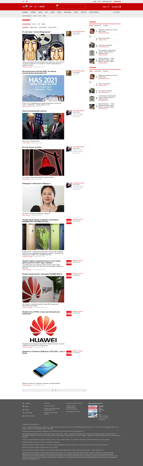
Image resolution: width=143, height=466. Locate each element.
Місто (40, 12)
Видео (43, 24)
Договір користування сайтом (74, 403)
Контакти (47, 403)
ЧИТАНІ (91, 25)
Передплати (102, 419)
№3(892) (101, 406)
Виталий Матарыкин (79, 31)
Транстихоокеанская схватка (34, 111)
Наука (59, 12)
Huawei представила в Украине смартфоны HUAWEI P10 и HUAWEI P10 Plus (40, 220)
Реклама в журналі (104, 417)
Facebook (27, 403)
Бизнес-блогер (52, 27)
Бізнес (52, 12)
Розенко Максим (102, 55)
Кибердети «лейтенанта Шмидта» (36, 183)
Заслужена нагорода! (105, 45)
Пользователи (43, 27)
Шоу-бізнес (67, 12)
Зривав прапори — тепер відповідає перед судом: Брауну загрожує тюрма (106, 59)
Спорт (76, 12)
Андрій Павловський (103, 32)
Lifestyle (83, 12)
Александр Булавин (78, 110)
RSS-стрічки (28, 413)
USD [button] (36, 6)
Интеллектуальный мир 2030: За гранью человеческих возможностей (39, 72)
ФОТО (99, 1)
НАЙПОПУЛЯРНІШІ (107, 1)
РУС (23, 1)
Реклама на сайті (49, 406)
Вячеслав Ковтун (103, 63)
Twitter (26, 406)
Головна (25, 12)
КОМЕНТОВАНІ (97, 25)
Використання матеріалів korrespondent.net (51, 409)
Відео (44, 16)
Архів (100, 414)
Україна (33, 12)
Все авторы (25, 27)
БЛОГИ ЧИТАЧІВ (94, 12)
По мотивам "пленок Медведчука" (36, 32)
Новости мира (26, 142)
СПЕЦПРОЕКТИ (117, 1)
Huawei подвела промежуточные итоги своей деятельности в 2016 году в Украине (41, 262)
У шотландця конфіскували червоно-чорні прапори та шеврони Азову (107, 51)
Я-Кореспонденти (26, 16)
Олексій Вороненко (103, 46)
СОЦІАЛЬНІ (105, 25)
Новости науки (26, 106)
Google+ (27, 409)
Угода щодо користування (73, 411)
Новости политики (27, 67)
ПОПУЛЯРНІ (92, 22)
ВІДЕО (94, 1)
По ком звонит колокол (32, 147)
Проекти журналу (103, 416)
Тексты (34, 24)
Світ (46, 12)
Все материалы (26, 24)
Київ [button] (23, 7)
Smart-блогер (33, 27)
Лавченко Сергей (78, 219)
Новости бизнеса (26, 269)
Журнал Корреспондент (95, 403)
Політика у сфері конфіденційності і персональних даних (71, 407)
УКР (27, 1)
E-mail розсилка (29, 416)
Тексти (35, 16)
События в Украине (27, 256)
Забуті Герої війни (104, 38)
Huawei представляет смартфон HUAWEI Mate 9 (42, 274)
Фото (39, 16)
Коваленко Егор (102, 39)
